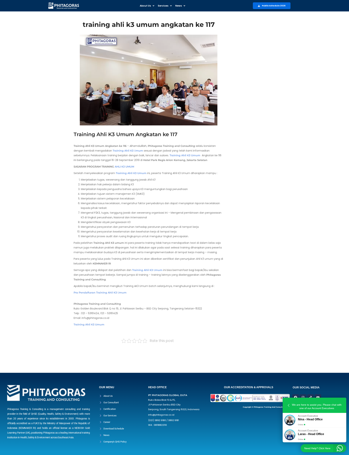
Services (163, 5)
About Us (145, 5)
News (178, 5)
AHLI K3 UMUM (124, 166)
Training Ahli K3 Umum (89, 324)
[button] (147, 6)
